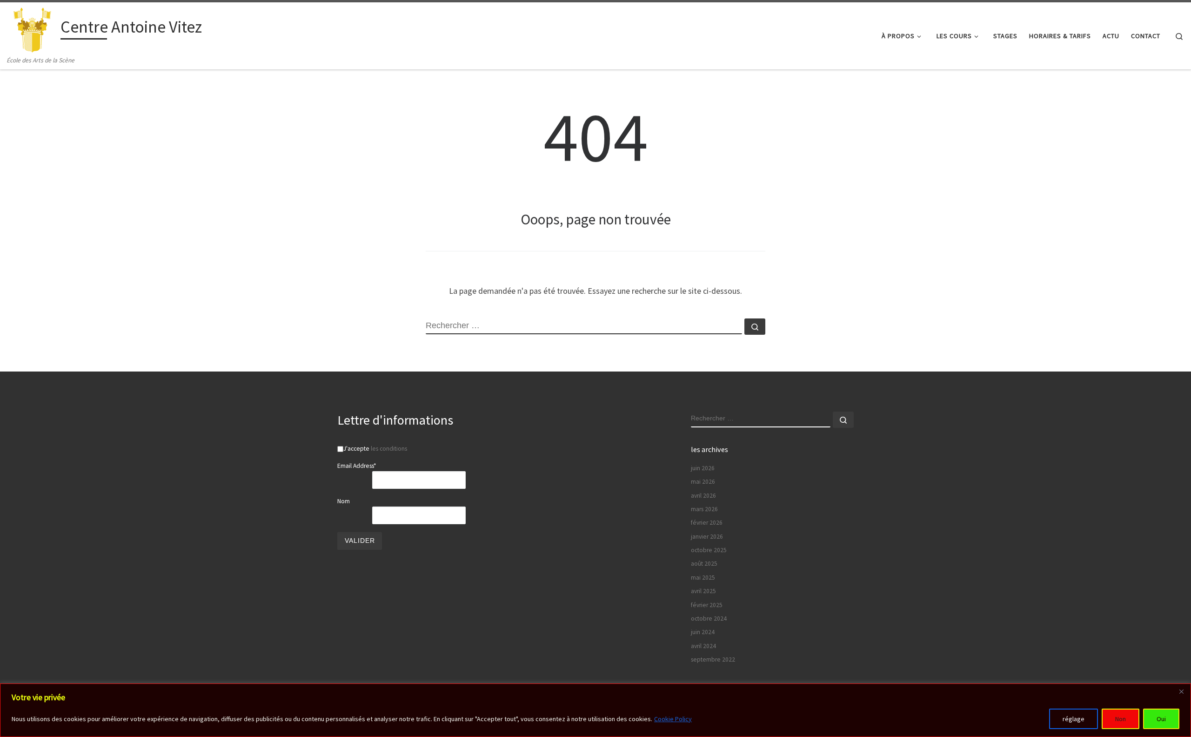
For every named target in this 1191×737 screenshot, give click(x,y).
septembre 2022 (713, 659)
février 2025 (707, 605)
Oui (1161, 719)
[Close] (1181, 691)
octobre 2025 (709, 550)
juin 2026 (703, 468)
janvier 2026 (707, 537)
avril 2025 (703, 591)
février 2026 (707, 523)
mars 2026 (704, 509)
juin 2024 (703, 632)
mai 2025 (703, 577)
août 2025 (704, 564)
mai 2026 (703, 482)
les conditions (389, 449)
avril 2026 (703, 496)
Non (1120, 719)
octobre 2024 (709, 618)
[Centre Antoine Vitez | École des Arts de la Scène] (32, 28)
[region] (595, 710)
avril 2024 (703, 646)
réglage (1073, 719)
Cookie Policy (673, 719)
